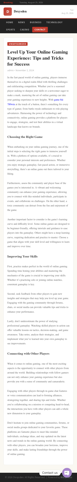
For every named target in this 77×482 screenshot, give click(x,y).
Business (35, 22)
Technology (54, 22)
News (21, 22)
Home (9, 22)
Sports (10, 29)
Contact (40, 29)
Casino (24, 29)
